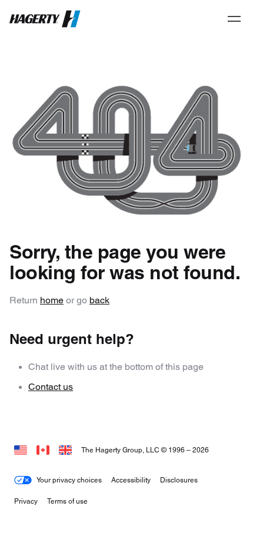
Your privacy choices (69, 480)
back (99, 300)
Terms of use (67, 501)
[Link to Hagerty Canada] (42, 450)
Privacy (26, 501)
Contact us (50, 387)
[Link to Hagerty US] (20, 450)
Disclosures (179, 480)
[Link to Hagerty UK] (65, 450)
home (52, 300)
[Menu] (234, 19)
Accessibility (131, 480)
